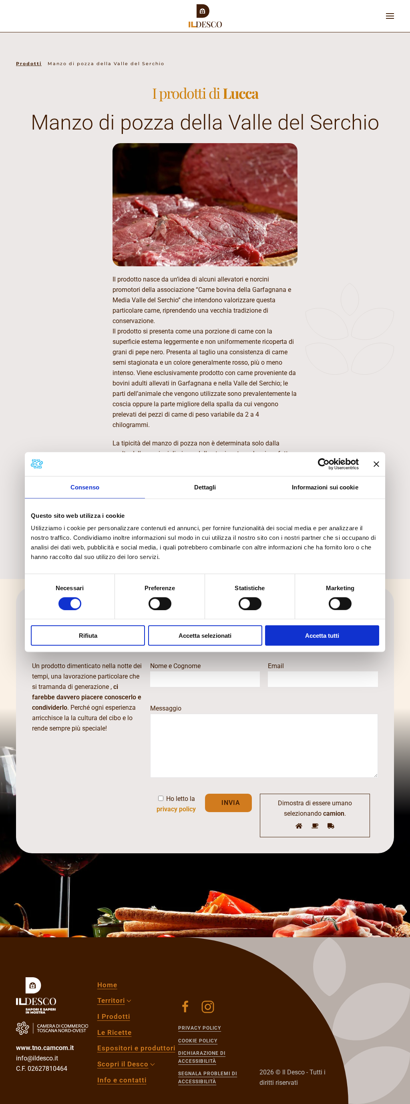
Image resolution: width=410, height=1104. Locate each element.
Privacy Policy (199, 1028)
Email (276, 666)
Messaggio (165, 708)
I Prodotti (113, 1016)
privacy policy (176, 809)
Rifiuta (88, 635)
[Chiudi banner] (376, 464)
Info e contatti (122, 1080)
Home (107, 985)
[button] (390, 16)
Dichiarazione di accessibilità (201, 1057)
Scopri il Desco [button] (123, 1064)
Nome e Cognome (175, 666)
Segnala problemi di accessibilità (207, 1077)
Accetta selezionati (205, 635)
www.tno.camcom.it (45, 1048)
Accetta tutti (322, 635)
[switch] (160, 603)
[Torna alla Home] (205, 16)
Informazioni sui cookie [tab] (325, 486)
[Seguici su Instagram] (208, 1007)
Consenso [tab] (84, 486)
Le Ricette (114, 1032)
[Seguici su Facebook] (185, 1007)
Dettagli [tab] (205, 486)
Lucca (240, 92)
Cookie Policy (197, 1041)
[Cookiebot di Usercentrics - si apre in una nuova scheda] (324, 464)
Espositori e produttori (136, 1048)
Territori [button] (111, 1000)
